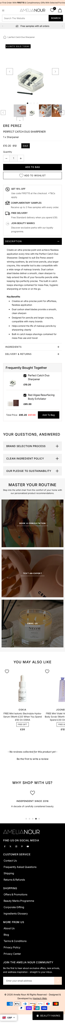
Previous (3, 26)
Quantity (7, 151)
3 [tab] (32, 819)
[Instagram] (16, 846)
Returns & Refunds (14, 879)
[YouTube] (28, 846)
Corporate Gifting (14, 907)
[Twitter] (10, 846)
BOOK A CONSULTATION (32, 523)
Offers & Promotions (15, 894)
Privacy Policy (12, 947)
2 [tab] (29, 819)
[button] (32, 758)
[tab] (32, 290)
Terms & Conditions (15, 941)
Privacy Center (12, 953)
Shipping (9, 873)
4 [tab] (36, 819)
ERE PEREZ (12, 126)
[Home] (4, 37)
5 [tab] (39, 819)
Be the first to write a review (32, 758)
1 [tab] (26, 819)
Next (62, 26)
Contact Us (10, 860)
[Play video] (20, 120)
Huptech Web (40, 998)
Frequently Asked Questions (20, 867)
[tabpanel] (32, 800)
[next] (55, 71)
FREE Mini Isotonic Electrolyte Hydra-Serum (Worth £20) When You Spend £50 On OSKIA (22, 716)
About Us (9, 928)
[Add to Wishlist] (7, 671)
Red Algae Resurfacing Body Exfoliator (41, 396)
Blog (6, 934)
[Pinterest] (22, 846)
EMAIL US (32, 623)
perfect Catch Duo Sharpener (39, 377)
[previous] (9, 71)
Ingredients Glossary (16, 913)
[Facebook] (5, 846)
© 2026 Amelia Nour (15, 994)
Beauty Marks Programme (19, 900)
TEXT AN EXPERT (32, 573)
